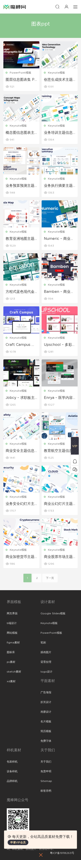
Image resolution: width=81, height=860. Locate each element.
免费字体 (45, 741)
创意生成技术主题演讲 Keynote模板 (59, 80)
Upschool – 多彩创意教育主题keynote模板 (59, 345)
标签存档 (45, 790)
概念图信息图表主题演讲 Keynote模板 (21, 133)
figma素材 (13, 642)
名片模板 (45, 721)
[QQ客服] (75, 461)
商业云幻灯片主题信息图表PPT (58, 504)
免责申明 (45, 771)
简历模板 (45, 731)
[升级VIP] (75, 447)
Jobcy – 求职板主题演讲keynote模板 (20, 398)
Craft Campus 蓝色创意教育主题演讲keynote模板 (20, 345)
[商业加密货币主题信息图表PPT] (21, 532)
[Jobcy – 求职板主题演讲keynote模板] (21, 372)
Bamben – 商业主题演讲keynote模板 (59, 292)
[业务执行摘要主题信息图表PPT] (60, 160)
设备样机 (12, 771)
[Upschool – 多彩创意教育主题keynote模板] (60, 319)
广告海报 (45, 692)
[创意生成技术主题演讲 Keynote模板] (60, 54)
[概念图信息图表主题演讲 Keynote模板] (21, 107)
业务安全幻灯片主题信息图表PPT (20, 504)
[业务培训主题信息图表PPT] (60, 107)
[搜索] (57, 7)
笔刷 (43, 642)
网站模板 (12, 632)
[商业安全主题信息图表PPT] (21, 425)
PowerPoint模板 (20, 72)
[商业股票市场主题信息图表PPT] (60, 532)
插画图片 (45, 652)
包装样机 (12, 761)
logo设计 (46, 671)
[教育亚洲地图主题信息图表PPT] (21, 213)
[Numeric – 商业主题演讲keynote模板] (60, 213)
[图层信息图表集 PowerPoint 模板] (21, 54)
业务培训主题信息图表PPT (58, 133)
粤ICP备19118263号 (62, 853)
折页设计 (45, 702)
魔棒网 (14, 7)
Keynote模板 (56, 72)
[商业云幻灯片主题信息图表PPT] (60, 478)
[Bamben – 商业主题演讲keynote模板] (60, 266)
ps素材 (11, 662)
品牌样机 (12, 781)
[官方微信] (75, 469)
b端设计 (12, 623)
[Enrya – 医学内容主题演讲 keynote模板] (60, 372)
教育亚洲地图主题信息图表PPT (20, 239)
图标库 (11, 652)
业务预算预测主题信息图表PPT (20, 186)
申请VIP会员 (18, 842)
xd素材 (11, 681)
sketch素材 (14, 671)
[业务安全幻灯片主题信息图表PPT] (21, 478)
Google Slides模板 (52, 613)
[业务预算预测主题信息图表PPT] (21, 160)
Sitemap (46, 781)
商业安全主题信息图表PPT (20, 451)
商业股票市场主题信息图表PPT (58, 557)
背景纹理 (45, 662)
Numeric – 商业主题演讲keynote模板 (59, 239)
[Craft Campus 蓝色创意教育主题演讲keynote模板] (21, 319)
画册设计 (45, 711)
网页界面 (12, 613)
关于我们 (45, 761)
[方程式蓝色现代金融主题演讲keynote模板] (21, 266)
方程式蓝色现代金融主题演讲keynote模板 (21, 292)
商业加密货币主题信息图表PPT (20, 557)
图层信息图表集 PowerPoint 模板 (21, 80)
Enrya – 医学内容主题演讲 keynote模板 (59, 398)
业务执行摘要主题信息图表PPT (58, 186)
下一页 (50, 578)
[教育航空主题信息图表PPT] (60, 425)
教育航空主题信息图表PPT (58, 451)
